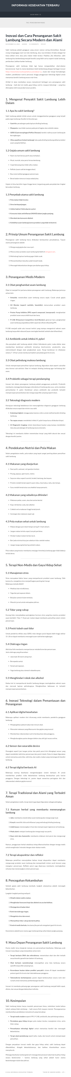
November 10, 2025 (13, 44)
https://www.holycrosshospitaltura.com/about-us (24, 72)
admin (24, 44)
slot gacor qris (50, 252)
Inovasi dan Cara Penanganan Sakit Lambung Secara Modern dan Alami (34, 37)
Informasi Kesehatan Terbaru (36, 5)
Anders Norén (55, 1072)
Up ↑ (63, 1072)
